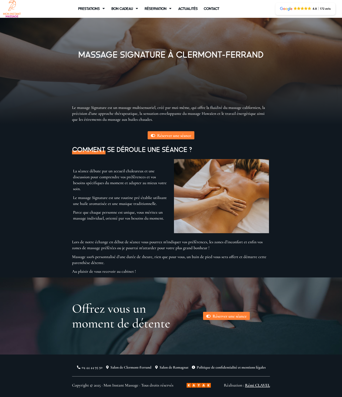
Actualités (188, 8)
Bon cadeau (122, 8)
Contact (211, 8)
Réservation (155, 8)
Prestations (89, 8)
